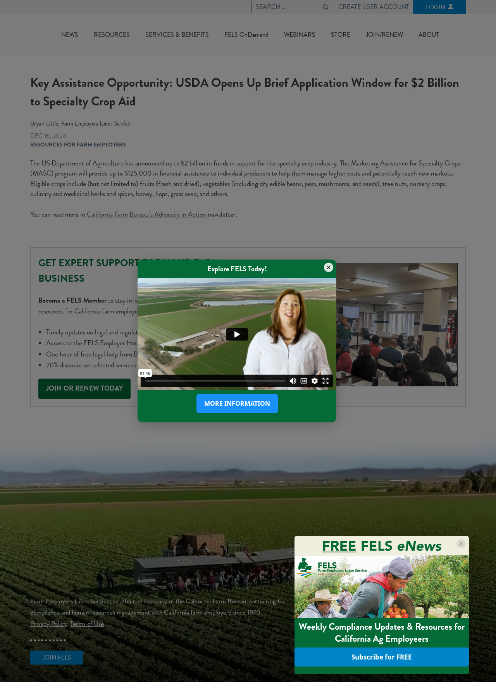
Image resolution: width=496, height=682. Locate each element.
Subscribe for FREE (381, 657)
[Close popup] (328, 267)
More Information (237, 403)
